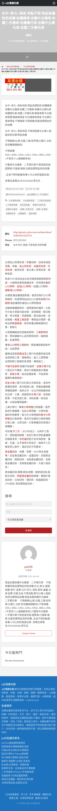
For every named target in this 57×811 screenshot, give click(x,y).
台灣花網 (28, 779)
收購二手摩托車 (26, 209)
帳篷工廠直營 (22, 319)
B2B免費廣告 (12, 794)
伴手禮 (27, 768)
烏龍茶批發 (40, 266)
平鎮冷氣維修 (12, 366)
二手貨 (23, 771)
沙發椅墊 (28, 407)
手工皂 (16, 431)
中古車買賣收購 (17, 41)
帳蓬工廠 (13, 798)
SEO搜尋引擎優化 (10, 757)
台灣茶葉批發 (8, 782)
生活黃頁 (25, 761)
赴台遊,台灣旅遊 (9, 764)
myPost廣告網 (8, 742)
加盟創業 (20, 775)
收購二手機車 (41, 209)
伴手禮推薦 (35, 794)
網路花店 (46, 794)
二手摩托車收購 (43, 201)
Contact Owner (28, 633)
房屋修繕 (5, 746)
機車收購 (32, 213)
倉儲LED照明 (24, 286)
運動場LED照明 (13, 290)
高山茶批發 (25, 266)
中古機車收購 (14, 201)
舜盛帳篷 (17, 323)
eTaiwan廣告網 (20, 753)
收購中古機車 (11, 209)
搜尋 (29, 530)
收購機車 (22, 213)
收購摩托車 (10, 213)
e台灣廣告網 (12, 3)
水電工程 (36, 394)
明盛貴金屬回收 (25, 475)
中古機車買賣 (28, 201)
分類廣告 (24, 750)
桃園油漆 (22, 353)
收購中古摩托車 (39, 205)
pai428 (28, 566)
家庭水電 (14, 374)
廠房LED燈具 (41, 798)
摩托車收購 (25, 205)
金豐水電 (41, 366)
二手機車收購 (11, 205)
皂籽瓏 (23, 439)
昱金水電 (10, 382)
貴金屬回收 (11, 451)
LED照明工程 (17, 344)
